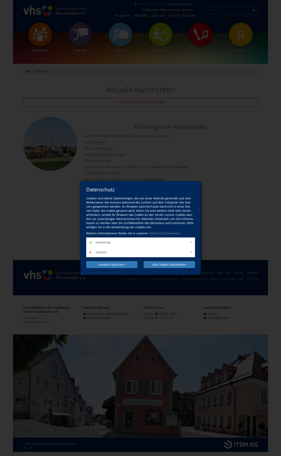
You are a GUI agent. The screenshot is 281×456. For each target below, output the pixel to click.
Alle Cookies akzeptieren (169, 264)
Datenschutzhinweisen (164, 233)
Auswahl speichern (112, 264)
